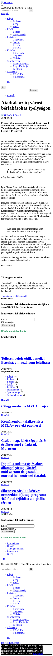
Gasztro (16, 42)
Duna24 (5, 400)
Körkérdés (18, 74)
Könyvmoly (18, 53)
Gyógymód (18, 39)
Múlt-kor (17, 58)
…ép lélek (18, 55)
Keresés (33, 90)
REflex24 (17, 115)
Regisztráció (15, 643)
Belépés (5, 13)
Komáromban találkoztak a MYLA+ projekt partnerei (22, 423)
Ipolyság (17, 21)
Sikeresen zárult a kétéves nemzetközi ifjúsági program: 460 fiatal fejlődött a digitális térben (23, 497)
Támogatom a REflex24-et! (14, 296)
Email (4, 319)
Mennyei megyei (21, 63)
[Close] (3, 87)
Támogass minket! (15, 548)
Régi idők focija (20, 66)
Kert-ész (17, 45)
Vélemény (12, 71)
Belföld (16, 32)
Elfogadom (38, 653)
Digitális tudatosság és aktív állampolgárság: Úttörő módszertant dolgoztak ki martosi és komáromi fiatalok (23, 470)
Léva (15, 24)
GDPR (10, 554)
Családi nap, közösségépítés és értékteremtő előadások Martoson (23, 444)
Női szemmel (19, 77)
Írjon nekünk (13, 543)
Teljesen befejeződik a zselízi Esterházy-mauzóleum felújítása (25, 360)
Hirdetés (11, 546)
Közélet (10, 29)
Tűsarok (17, 47)
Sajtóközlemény (14, 395)
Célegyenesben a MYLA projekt (25, 406)
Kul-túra (11, 50)
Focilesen (17, 69)
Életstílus (11, 37)
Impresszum (12, 551)
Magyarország (19, 34)
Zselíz (16, 26)
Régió (10, 18)
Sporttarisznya (13, 61)
